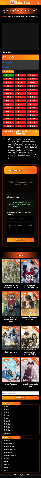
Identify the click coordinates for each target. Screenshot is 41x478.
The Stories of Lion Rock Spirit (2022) (11, 286)
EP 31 (9, 111)
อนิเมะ (6, 470)
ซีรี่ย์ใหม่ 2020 (8, 424)
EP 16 (9, 93)
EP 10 (9, 86)
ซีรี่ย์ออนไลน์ (7, 418)
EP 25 (9, 104)
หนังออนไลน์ (7, 433)
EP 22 (9, 100)
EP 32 (21, 111)
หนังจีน (6, 461)
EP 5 (21, 79)
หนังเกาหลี (7, 467)
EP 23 (21, 100)
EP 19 (9, 97)
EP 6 (33, 79)
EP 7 (9, 82)
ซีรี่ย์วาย (6, 415)
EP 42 (33, 122)
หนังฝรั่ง (6, 464)
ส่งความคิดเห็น (20, 240)
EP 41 (21, 122)
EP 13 (9, 90)
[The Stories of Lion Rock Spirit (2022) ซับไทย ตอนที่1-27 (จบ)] (11, 271)
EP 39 (33, 119)
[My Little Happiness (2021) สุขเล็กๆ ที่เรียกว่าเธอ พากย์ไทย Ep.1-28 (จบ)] (30, 303)
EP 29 (21, 108)
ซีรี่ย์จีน (6, 406)
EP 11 (21, 86)
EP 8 (21, 82)
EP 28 (9, 108)
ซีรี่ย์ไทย (6, 458)
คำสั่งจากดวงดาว (11, 352)
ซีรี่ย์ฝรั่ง (6, 412)
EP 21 (33, 97)
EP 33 (33, 111)
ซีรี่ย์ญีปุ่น (6, 409)
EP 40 (9, 122)
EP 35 (21, 115)
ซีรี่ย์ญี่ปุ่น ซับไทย (9, 447)
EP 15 (33, 90)
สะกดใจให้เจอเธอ (11, 384)
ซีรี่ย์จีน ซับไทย (8, 441)
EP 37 (9, 119)
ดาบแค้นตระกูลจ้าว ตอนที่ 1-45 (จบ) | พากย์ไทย (20, 11)
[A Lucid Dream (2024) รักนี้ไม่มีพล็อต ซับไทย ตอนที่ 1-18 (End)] (30, 271)
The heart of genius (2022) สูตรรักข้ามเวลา (11, 320)
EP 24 (33, 100)
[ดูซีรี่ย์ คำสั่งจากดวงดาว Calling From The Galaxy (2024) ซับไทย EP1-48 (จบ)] (11, 338)
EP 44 (21, 126)
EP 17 (21, 93)
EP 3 (33, 75)
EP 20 (21, 97)
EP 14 (21, 90)
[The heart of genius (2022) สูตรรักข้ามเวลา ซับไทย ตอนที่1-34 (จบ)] (11, 303)
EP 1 (9, 75)
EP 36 (33, 115)
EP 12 (33, 86)
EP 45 (33, 126)
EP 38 (21, 119)
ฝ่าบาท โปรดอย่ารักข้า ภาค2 (30, 385)
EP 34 (9, 115)
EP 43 (9, 126)
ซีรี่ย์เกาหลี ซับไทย (9, 453)
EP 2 (21, 75)
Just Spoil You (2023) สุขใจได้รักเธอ (30, 353)
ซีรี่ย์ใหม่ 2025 (8, 427)
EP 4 (9, 79)
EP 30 (33, 108)
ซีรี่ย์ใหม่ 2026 (8, 430)
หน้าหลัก (4, 17)
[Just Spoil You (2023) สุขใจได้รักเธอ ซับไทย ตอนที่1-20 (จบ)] (30, 338)
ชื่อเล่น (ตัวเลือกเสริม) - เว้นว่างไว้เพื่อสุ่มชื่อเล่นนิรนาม (19, 213)
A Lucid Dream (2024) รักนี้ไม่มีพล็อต (30, 286)
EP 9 (33, 82)
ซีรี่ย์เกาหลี (7, 421)
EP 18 (33, 93)
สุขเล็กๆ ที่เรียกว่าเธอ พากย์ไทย (29, 319)
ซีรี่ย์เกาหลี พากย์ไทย (10, 455)
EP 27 (33, 104)
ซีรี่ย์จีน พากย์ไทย (9, 444)
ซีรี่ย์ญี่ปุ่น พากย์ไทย (10, 450)
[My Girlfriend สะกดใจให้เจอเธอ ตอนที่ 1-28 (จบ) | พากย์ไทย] (11, 370)
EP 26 (21, 104)
